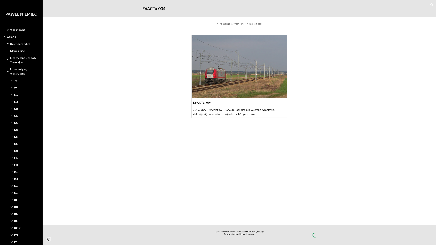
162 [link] (16, 185)
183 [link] (16, 220)
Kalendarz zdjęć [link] (20, 43)
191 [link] (16, 234)
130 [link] (16, 143)
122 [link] (16, 115)
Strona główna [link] (16, 29)
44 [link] (15, 80)
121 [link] (16, 108)
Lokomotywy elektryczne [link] (18, 71)
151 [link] (16, 178)
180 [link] (16, 199)
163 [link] (16, 192)
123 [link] (16, 122)
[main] (239, 8)
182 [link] (16, 213)
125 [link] (16, 129)
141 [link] (16, 164)
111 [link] (16, 101)
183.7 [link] (17, 228)
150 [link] (16, 171)
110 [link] (16, 94)
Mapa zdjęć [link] (17, 50)
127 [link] (16, 136)
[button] (432, 5)
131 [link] (16, 150)
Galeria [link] (11, 36)
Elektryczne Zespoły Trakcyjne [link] (23, 60)
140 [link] (16, 157)
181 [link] (16, 206)
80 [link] (15, 87)
